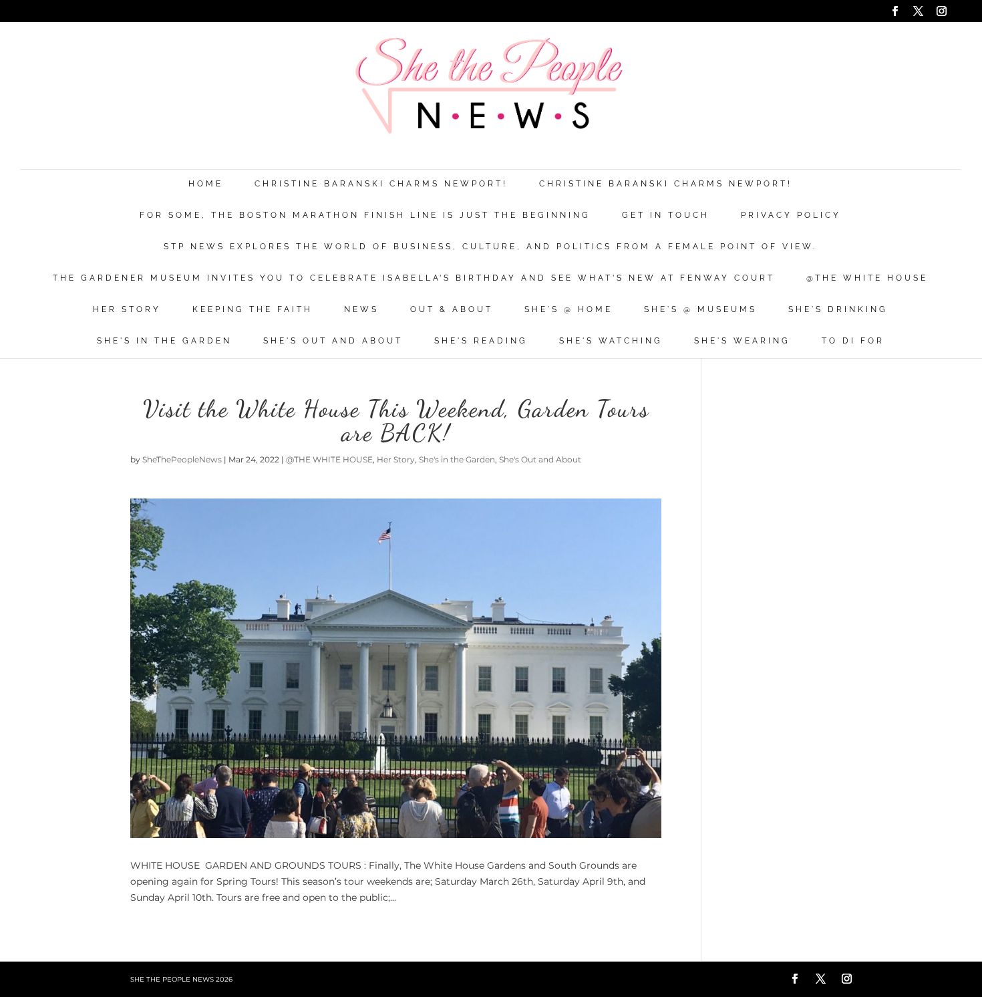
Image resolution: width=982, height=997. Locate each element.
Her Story (127, 309)
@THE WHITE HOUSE (867, 278)
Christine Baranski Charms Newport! (381, 184)
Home (205, 184)
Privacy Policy (791, 215)
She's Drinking (838, 309)
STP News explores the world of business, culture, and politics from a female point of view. (490, 247)
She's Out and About (333, 341)
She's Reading (481, 341)
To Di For (853, 341)
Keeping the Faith (252, 309)
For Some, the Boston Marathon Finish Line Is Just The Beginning (365, 215)
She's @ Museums (700, 309)
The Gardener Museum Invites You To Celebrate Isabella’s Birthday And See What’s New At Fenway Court (414, 278)
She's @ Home (568, 309)
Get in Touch (665, 215)
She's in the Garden (164, 341)
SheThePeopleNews (182, 459)
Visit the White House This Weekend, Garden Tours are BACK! (396, 420)
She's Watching (611, 341)
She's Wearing (742, 341)
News (361, 309)
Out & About (451, 309)
